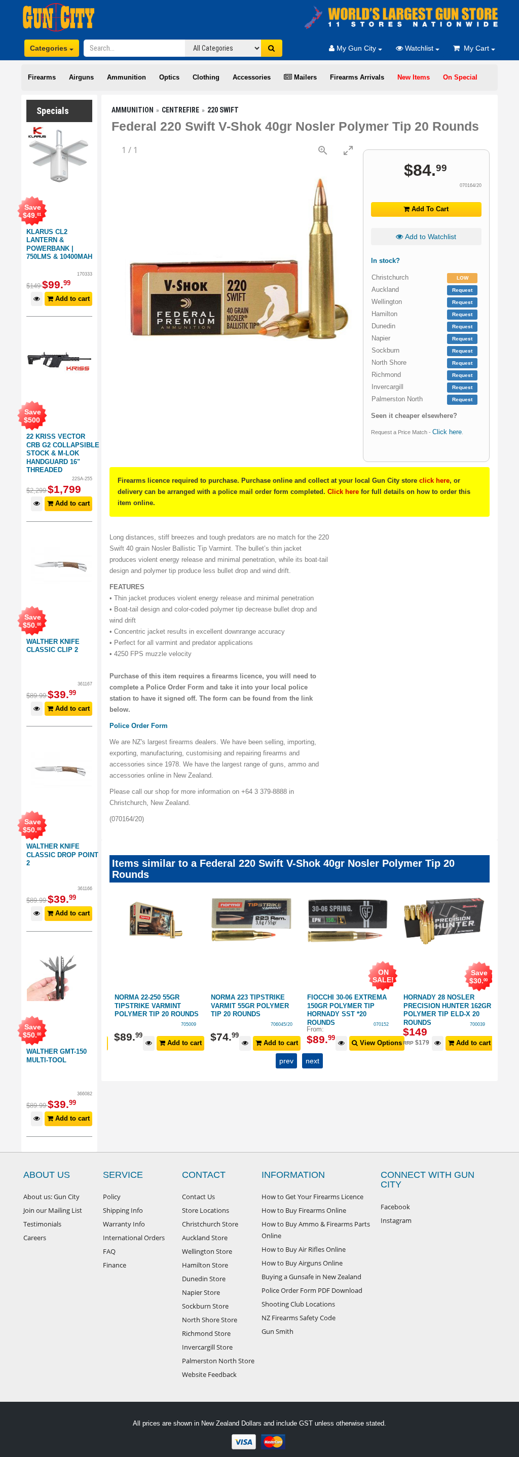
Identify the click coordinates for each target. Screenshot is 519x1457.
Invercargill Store (207, 1347)
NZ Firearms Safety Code (299, 1317)
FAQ (109, 1251)
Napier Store (201, 1292)
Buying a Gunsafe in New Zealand (311, 1276)
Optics (169, 77)
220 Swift (223, 110)
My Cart (475, 48)
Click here (447, 432)
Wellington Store (207, 1251)
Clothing (206, 77)
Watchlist (419, 48)
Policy (112, 1196)
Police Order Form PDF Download (312, 1290)
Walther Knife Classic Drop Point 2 (62, 854)
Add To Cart (429, 209)
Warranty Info (124, 1224)
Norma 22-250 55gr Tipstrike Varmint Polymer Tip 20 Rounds (157, 1005)
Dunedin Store (204, 1278)
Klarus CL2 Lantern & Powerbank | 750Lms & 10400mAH (59, 244)
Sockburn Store (205, 1306)
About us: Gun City (51, 1196)
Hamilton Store (205, 1265)
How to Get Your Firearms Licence (312, 1196)
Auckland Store (205, 1237)
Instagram (396, 1220)
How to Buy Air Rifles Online (304, 1249)
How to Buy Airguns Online (302, 1263)
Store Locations (205, 1210)
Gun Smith (277, 1331)
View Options (380, 1043)
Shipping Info (123, 1210)
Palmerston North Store (218, 1360)
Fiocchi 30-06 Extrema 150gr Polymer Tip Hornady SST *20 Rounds (347, 1009)
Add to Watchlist (429, 237)
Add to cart (71, 298)
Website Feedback (209, 1374)
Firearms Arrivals (357, 77)
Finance (114, 1265)
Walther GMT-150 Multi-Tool (56, 1056)
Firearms (42, 77)
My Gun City (356, 48)
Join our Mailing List (52, 1210)
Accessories (252, 77)
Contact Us (198, 1196)
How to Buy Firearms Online (304, 1210)
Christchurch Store (210, 1224)
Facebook (395, 1206)
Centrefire (180, 110)
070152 (381, 1024)
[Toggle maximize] (348, 150)
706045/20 (281, 1024)
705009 (188, 1024)
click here (434, 480)
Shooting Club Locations (298, 1304)
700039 (477, 1024)
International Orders (134, 1237)
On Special (460, 77)
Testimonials (42, 1224)
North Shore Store (209, 1319)
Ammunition (126, 77)
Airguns (81, 77)
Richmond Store (206, 1333)
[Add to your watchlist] (37, 299)
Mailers (304, 77)
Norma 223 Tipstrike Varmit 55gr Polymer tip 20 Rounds (250, 1005)
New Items (413, 77)
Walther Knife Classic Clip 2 (53, 646)
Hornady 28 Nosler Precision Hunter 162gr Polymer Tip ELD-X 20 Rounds (447, 1009)
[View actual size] (323, 150)
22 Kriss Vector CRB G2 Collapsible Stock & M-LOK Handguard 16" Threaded (62, 453)
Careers (34, 1237)
